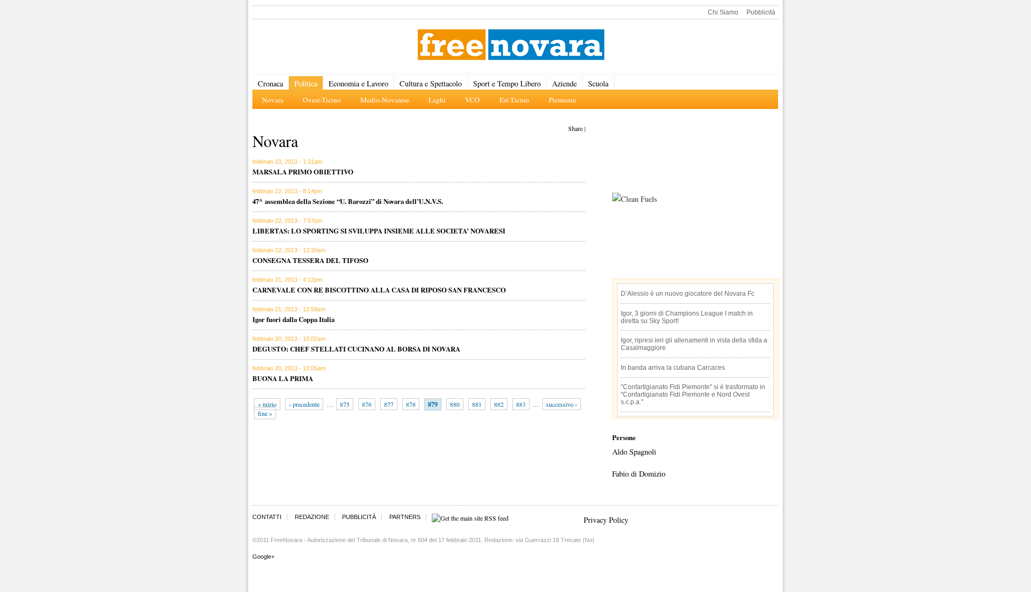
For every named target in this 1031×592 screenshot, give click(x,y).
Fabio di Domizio (638, 474)
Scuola (598, 83)
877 (389, 404)
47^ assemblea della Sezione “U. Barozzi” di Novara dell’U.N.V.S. (347, 201)
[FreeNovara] (511, 45)
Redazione (312, 517)
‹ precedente (304, 404)
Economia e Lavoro (358, 83)
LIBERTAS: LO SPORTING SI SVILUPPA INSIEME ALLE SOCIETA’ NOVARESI (378, 230)
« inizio (267, 404)
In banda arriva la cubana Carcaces (673, 367)
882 (499, 404)
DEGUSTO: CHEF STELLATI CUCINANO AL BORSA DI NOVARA (356, 348)
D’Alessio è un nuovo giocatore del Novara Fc (687, 293)
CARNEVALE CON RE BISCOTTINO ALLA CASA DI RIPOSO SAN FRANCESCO (379, 289)
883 (521, 404)
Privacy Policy (606, 520)
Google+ (263, 556)
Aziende (564, 83)
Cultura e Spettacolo (431, 83)
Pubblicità (760, 12)
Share (575, 128)
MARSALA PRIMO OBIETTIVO (302, 171)
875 (345, 404)
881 (477, 404)
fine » (265, 413)
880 (455, 404)
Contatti (266, 517)
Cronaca (270, 83)
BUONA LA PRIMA (282, 378)
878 (411, 404)
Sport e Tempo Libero (507, 83)
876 (367, 404)
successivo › (561, 404)
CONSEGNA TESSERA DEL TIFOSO (310, 260)
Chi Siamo (723, 12)
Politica (305, 83)
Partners (404, 517)
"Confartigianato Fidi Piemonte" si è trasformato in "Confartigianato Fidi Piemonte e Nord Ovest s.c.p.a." (693, 394)
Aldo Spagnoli (634, 452)
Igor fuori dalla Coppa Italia (293, 319)
